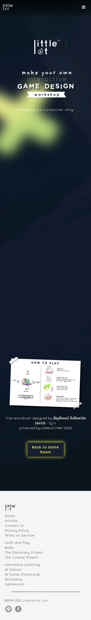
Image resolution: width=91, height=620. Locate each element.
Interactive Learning (22, 565)
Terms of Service (19, 535)
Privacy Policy (17, 530)
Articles (11, 521)
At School (13, 569)
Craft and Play (17, 543)
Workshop (14, 579)
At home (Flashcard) (22, 574)
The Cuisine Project (21, 557)
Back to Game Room (45, 449)
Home (10, 516)
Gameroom (15, 584)
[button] (83, 7)
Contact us (14, 525)
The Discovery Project (24, 552)
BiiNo (9, 547)
